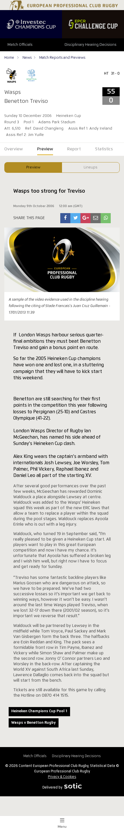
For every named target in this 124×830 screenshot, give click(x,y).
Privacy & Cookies (62, 777)
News (27, 58)
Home (9, 58)
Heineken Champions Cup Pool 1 (39, 711)
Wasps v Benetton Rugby (33, 723)
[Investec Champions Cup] (31, 24)
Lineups (90, 167)
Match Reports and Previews (62, 58)
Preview (33, 167)
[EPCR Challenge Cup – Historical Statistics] (93, 24)
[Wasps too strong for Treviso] (65, 218)
